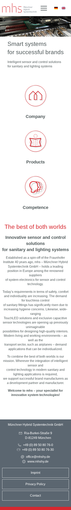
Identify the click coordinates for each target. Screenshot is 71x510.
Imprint (35, 472)
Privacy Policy (35, 484)
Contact (35, 495)
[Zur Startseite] (19, 8)
